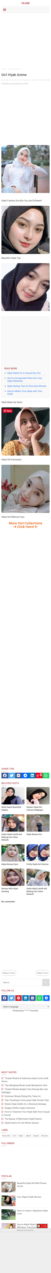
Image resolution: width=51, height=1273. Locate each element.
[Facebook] (4, 775)
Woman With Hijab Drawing (9, 890)
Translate (33, 1010)
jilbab (28, 1136)
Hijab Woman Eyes (9, 864)
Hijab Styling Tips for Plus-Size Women (26, 386)
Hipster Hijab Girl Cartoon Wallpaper (34, 808)
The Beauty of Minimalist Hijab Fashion (23, 1119)
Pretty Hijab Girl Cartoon (37, 864)
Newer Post (9, 973)
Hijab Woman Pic (34, 834)
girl (14, 1136)
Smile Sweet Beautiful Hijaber (11, 808)
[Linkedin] (32, 775)
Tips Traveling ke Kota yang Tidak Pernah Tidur (27, 1100)
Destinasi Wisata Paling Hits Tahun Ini (23, 1096)
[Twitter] (11, 775)
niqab (36, 1136)
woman (44, 1136)
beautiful (6, 1136)
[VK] (18, 775)
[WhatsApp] (45, 775)
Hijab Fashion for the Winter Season (22, 1123)
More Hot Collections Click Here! (25, 525)
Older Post (42, 973)
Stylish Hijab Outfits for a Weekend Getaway (25, 1104)
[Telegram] (25, 775)
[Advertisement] (25, 40)
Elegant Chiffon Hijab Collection (20, 1108)
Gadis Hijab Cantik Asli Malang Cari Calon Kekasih (11, 837)
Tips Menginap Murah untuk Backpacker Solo (26, 1085)
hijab (20, 1136)
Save (39, 775)
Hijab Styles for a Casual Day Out (24, 373)
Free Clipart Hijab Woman (29, 1197)
